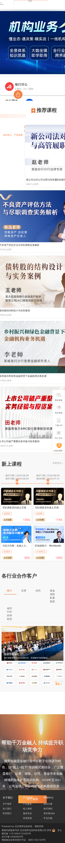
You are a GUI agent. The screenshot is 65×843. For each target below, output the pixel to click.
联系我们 (7, 813)
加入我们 (7, 808)
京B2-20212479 (36, 839)
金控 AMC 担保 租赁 (9, 613)
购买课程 (48, 808)
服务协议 (27, 813)
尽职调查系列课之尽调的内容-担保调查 (23, 507)
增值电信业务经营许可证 (14, 839)
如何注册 (48, 803)
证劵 (23, 590)
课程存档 (39, 826)
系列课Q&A (49, 813)
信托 (38, 590)
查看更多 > (58, 463)
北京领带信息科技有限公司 (33, 830)
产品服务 (27, 803)
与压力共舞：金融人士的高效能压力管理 (23, 545)
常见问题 (48, 818)
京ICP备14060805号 (12, 836)
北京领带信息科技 (23, 826)
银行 (9, 590)
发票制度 (27, 818)
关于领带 (7, 803)
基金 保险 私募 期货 (52, 596)
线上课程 (27, 808)
